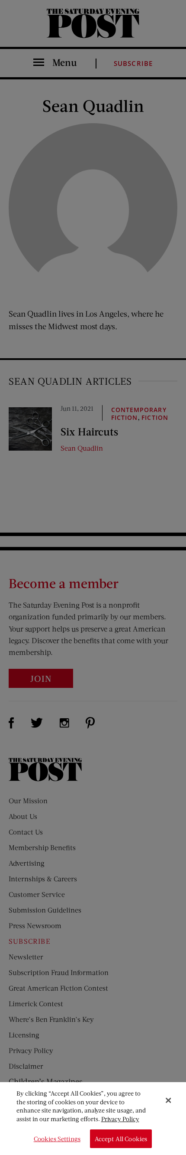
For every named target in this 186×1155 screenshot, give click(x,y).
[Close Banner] (168, 1100)
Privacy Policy (120, 1118)
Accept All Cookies (121, 1138)
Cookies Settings (57, 1138)
